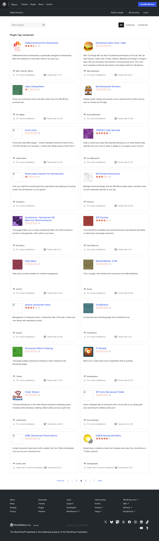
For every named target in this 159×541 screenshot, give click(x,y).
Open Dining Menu (34, 86)
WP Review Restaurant (108, 173)
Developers (71, 507)
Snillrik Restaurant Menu (108, 435)
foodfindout (102, 304)
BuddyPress (129, 511)
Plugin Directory (16, 12)
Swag (98, 511)
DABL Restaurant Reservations (41, 435)
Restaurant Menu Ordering (39, 348)
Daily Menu (30, 261)
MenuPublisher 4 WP (106, 261)
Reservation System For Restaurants (44, 173)
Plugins (41, 507)
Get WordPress (147, 4)
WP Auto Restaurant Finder (110, 392)
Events (97, 504)
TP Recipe (101, 348)
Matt (126, 504)
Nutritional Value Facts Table (111, 43)
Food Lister (31, 130)
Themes (41, 504)
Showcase (42, 500)
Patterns (41, 511)
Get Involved (100, 500)
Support (70, 504)
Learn (69, 500)
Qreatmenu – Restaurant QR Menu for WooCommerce (40, 219)
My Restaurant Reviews (108, 86)
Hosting (13, 507)
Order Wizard (32, 392)
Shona (36, 525)
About (12, 500)
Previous (60, 481)
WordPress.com (130, 500)
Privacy (13, 511)
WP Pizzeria (102, 217)
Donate (99, 507)
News (12, 504)
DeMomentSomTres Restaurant (41, 43)
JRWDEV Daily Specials (108, 130)
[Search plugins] (43, 24)
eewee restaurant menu (37, 304)
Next (100, 481)
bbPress (127, 507)
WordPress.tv (73, 511)
